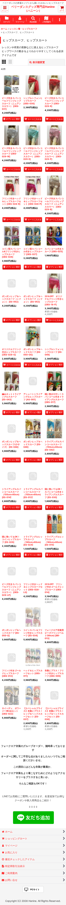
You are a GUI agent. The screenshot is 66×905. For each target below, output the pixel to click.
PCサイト (35, 889)
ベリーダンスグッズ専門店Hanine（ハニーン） (33, 8)
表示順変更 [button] (39, 62)
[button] (5, 8)
